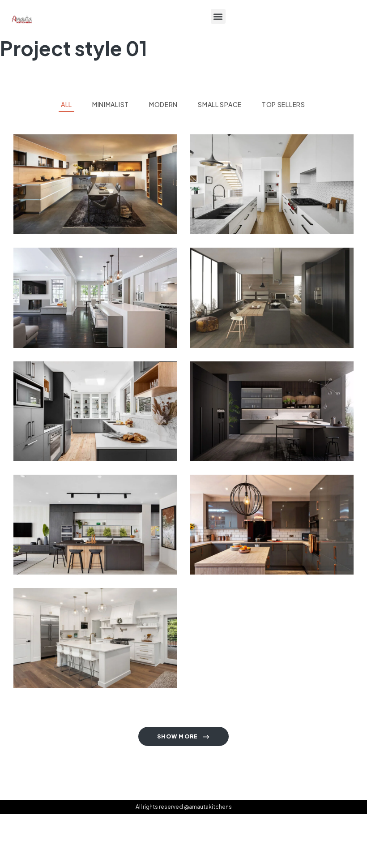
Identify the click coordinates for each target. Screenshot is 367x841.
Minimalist (74, 328)
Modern (39, 214)
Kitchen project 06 (74, 535)
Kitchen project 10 (73, 309)
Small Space (112, 328)
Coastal (216, 214)
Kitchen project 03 (74, 649)
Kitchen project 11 (248, 195)
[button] (218, 16)
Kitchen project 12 (72, 195)
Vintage (110, 214)
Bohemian (218, 441)
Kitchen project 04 (251, 535)
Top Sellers (74, 214)
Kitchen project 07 (251, 422)
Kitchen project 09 (251, 309)
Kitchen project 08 (74, 422)
